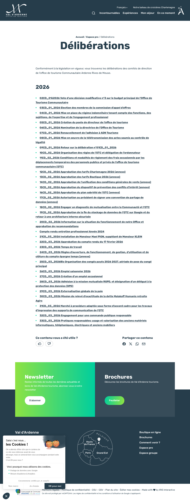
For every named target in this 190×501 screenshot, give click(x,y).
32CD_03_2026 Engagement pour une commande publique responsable (85, 315)
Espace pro (92, 37)
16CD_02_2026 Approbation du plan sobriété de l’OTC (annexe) (80, 192)
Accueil (80, 37)
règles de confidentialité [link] (86, 493)
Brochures (145, 437)
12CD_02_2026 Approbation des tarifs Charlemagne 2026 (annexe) (83, 171)
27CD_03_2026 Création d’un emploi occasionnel (71, 276)
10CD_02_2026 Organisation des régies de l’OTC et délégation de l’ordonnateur (90, 152)
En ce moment (166, 12)
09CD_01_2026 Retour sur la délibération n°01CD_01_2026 (78, 147)
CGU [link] (94, 490)
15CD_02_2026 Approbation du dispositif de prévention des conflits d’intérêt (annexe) (95, 187)
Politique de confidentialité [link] (76, 490)
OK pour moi (55, 486)
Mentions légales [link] (51, 490)
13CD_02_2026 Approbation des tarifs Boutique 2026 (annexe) (80, 176)
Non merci (13, 486)
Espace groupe (148, 452)
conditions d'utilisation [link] (111, 493)
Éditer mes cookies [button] (130, 490)
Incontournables (109, 12)
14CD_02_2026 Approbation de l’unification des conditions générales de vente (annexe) (95, 182)
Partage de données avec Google (24, 471)
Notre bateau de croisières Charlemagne (154, 7)
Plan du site (111, 490)
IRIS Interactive (167, 490)
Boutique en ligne (150, 432)
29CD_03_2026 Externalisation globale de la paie (71, 291)
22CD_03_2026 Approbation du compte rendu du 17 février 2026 (81, 241)
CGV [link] (101, 490)
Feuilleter (114, 400)
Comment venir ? (149, 442)
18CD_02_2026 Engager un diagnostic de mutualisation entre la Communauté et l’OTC (95, 207)
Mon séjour (147, 12)
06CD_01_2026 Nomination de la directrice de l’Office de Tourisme (82, 127)
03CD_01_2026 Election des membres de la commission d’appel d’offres (85, 107)
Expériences (130, 12)
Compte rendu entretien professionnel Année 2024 (72, 231)
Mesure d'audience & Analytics (22, 474)
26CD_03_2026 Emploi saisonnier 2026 (65, 271)
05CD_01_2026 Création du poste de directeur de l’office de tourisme (84, 122)
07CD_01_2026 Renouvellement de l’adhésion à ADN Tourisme (79, 132)
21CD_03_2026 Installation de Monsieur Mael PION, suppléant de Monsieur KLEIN (91, 236)
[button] (6, 496)
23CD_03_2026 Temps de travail (61, 246)
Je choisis (34, 486)
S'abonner (35, 400)
